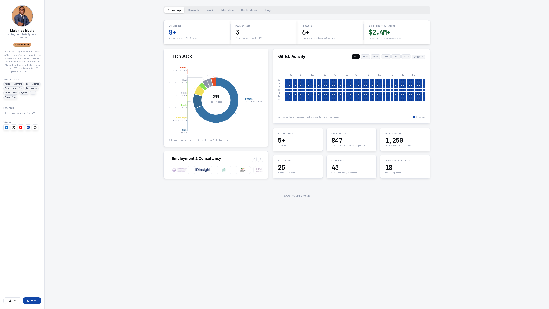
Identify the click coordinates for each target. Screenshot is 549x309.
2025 (375, 56)
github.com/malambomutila (215, 140)
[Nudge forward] (260, 159)
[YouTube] (21, 127)
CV (14, 300)
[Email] (28, 127)
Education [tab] (227, 10)
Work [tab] (210, 10)
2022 (406, 56)
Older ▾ (418, 56)
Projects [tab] (193, 10)
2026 (365, 56)
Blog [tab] (268, 10)
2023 (395, 56)
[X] (14, 127)
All (356, 56)
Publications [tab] (249, 10)
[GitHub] (35, 127)
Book (33, 300)
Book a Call (23, 44)
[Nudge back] (254, 159)
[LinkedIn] (6, 127)
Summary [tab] (174, 10)
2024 (385, 56)
